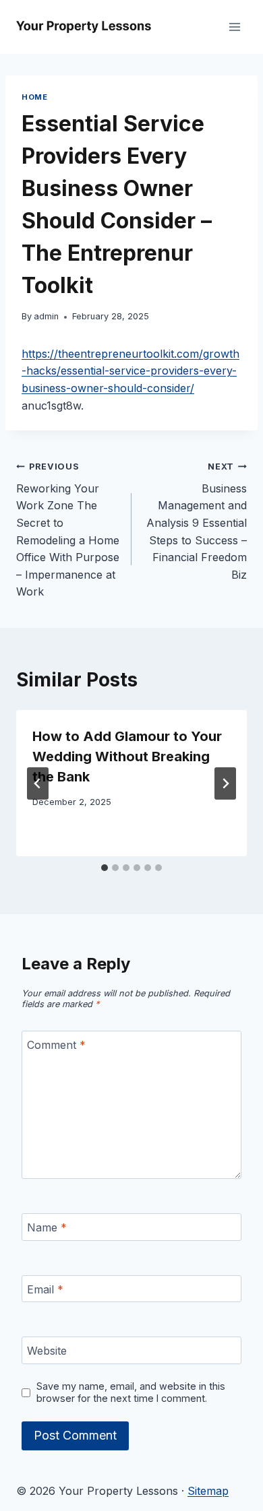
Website (47, 1350)
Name (47, 1227)
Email (45, 1288)
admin (46, 316)
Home (34, 97)
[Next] (225, 783)
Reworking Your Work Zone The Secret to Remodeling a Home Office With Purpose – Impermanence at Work (67, 529)
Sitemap (208, 1491)
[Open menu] (234, 26)
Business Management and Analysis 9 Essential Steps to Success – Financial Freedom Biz (196, 521)
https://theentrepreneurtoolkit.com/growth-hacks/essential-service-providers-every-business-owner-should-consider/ (130, 371)
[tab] (104, 867)
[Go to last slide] (38, 783)
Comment (56, 1045)
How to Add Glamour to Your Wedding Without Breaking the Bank (127, 756)
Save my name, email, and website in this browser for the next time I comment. (130, 1392)
